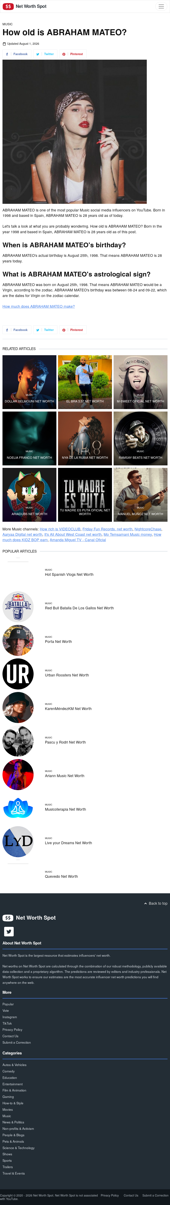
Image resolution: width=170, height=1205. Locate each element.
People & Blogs (13, 1135)
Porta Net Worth (58, 641)
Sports (7, 1160)
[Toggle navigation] (161, 6)
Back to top (158, 903)
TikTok (7, 1023)
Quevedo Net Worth (61, 876)
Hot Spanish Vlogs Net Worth (69, 574)
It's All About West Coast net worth (73, 534)
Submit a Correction (16, 1042)
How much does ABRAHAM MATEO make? (38, 306)
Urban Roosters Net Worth (67, 674)
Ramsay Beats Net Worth (140, 457)
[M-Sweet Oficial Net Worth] (141, 382)
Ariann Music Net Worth (64, 775)
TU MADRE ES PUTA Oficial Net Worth (85, 512)
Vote (5, 1010)
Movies (7, 1109)
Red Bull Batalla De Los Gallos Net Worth (79, 607)
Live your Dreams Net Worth (68, 842)
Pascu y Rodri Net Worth (65, 742)
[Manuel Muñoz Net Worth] (141, 495)
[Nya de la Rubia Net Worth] (85, 438)
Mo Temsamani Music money (128, 534)
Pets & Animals (13, 1141)
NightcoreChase (148, 528)
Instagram (9, 1016)
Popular (8, 1004)
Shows (7, 1154)
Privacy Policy (12, 1029)
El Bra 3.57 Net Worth (85, 401)
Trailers (7, 1166)
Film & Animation (14, 1090)
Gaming (8, 1096)
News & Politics (13, 1122)
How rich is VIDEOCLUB (60, 528)
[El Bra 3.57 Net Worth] (85, 382)
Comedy (8, 1071)
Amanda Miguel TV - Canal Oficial (78, 539)
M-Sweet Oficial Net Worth (140, 401)
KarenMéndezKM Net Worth (68, 708)
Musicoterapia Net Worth (65, 809)
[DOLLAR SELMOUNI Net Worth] (29, 382)
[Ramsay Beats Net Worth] (141, 438)
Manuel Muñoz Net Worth (140, 514)
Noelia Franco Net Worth (29, 457)
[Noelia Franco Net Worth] (29, 438)
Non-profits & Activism (18, 1128)
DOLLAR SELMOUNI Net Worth (29, 401)
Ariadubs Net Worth (29, 514)
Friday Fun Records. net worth (107, 528)
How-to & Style (12, 1103)
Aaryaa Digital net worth (22, 534)
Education (9, 1077)
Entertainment (12, 1084)
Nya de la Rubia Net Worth (85, 457)
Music (7, 24)
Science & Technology (18, 1147)
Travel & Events (13, 1173)
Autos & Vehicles (14, 1064)
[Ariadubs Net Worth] (29, 495)
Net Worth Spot (30, 6)
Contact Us (10, 1036)
